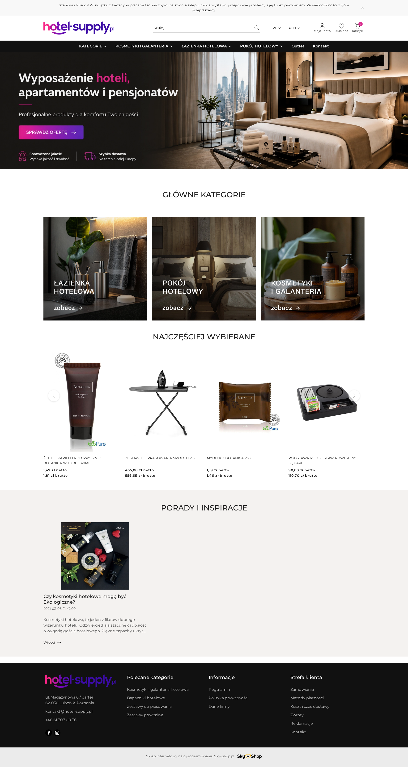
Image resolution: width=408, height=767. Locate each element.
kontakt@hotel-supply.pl (69, 711)
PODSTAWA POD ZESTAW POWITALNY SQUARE (322, 460)
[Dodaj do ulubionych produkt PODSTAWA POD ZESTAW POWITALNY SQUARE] (359, 356)
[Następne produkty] (354, 396)
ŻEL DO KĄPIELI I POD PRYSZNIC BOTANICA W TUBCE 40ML (72, 460)
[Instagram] (57, 732)
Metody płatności (307, 698)
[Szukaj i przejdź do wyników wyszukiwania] (256, 28)
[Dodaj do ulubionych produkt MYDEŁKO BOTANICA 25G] (277, 356)
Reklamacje (301, 723)
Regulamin (219, 689)
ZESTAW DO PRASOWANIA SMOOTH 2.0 (160, 458)
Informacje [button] (222, 677)
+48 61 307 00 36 (60, 720)
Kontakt (298, 732)
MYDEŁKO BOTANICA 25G (229, 458)
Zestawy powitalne (145, 715)
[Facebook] (48, 732)
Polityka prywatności (228, 698)
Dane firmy (219, 706)
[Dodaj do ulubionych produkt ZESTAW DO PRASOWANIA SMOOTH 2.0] (195, 356)
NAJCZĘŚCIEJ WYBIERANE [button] (204, 336)
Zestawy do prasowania (149, 706)
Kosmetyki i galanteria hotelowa (158, 689)
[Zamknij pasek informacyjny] (362, 8)
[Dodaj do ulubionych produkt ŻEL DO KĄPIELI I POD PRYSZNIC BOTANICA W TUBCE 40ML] (114, 356)
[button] (93, 46)
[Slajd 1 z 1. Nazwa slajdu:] (204, 110)
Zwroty (297, 715)
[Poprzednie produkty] (54, 396)
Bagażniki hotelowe (146, 698)
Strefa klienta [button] (306, 677)
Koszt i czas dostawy (309, 706)
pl (274, 28)
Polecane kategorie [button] (150, 677)
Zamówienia (302, 689)
